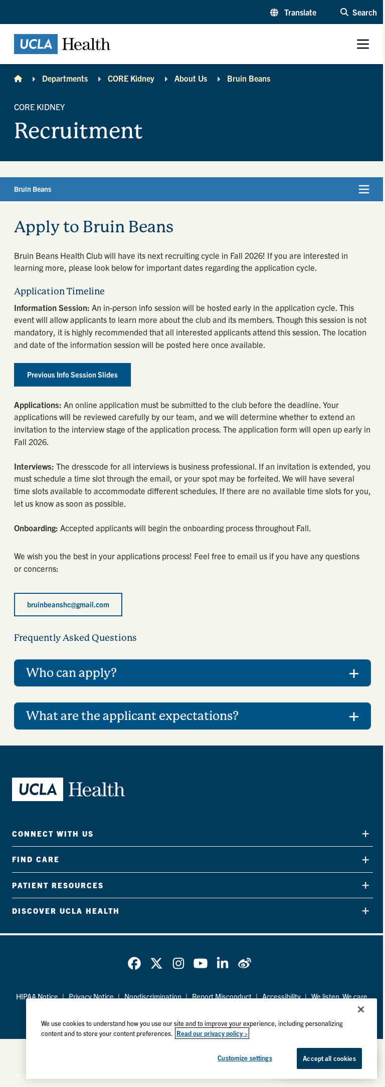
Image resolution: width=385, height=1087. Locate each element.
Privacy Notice (87, 996)
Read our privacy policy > (204, 1033)
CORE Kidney (131, 78)
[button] (293, 12)
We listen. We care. (336, 996)
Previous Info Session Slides (72, 374)
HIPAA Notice (33, 996)
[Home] (18, 78)
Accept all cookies (321, 1058)
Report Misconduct (218, 996)
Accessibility (277, 996)
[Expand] (357, 834)
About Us (190, 78)
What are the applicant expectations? (132, 716)
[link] (131, 963)
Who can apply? (71, 673)
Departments (65, 78)
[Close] (353, 1009)
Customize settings (237, 1057)
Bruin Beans (248, 78)
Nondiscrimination (148, 996)
